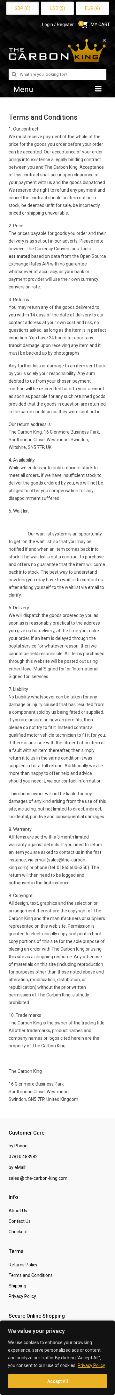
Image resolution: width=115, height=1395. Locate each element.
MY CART (95, 24)
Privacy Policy (91, 1365)
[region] (57, 1358)
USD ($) (57, 8)
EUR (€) (92, 8)
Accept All (57, 1381)
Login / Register (58, 24)
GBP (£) (22, 8)
